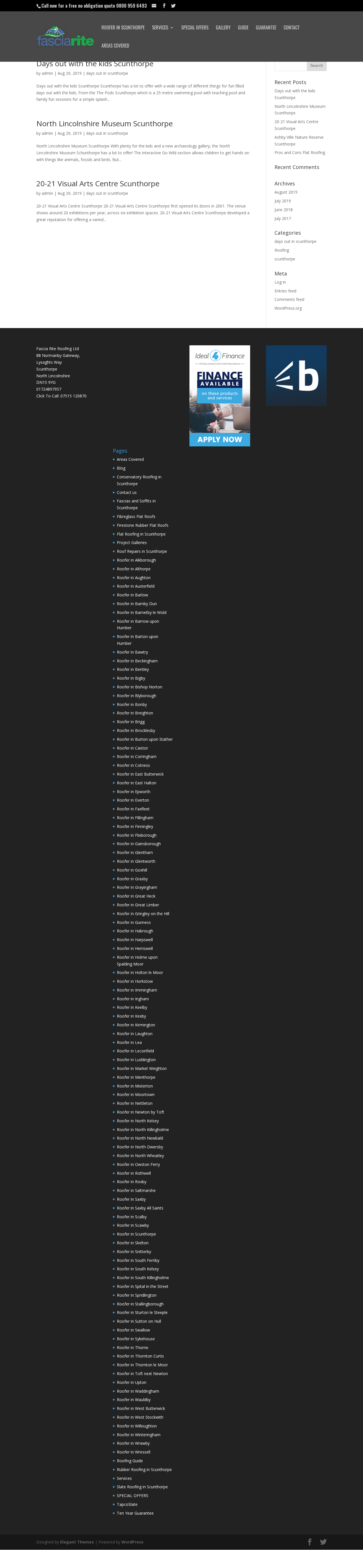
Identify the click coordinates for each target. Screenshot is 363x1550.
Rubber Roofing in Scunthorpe (144, 1469)
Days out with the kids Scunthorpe (94, 63)
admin (47, 73)
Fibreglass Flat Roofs (136, 516)
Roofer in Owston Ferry (138, 1164)
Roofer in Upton (131, 1382)
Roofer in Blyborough (136, 695)
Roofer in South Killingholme (143, 1277)
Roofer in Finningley (135, 826)
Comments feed (289, 299)
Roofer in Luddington (136, 1059)
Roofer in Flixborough (137, 835)
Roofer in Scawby (133, 1225)
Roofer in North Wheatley (140, 1155)
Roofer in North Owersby (140, 1146)
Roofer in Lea (129, 1042)
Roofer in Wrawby (133, 1443)
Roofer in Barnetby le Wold (141, 612)
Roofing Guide (130, 1460)
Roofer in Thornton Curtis (140, 1356)
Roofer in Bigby (131, 678)
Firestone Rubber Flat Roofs (142, 525)
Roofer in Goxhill (132, 870)
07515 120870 (73, 396)
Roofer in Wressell (133, 1452)
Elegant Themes (77, 1542)
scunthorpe (285, 259)
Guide (243, 28)
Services (160, 28)
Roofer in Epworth (133, 791)
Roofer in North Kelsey (138, 1120)
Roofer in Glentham (135, 852)
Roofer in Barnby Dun (137, 603)
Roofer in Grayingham (137, 887)
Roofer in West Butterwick (141, 1408)
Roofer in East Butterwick (140, 774)
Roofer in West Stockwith (140, 1417)
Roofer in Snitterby (134, 1251)
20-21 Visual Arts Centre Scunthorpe (97, 183)
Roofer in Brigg (131, 721)
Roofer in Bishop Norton (139, 687)
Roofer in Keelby (132, 1007)
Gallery (223, 28)
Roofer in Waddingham (138, 1391)
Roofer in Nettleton (135, 1103)
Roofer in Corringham (137, 756)
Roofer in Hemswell (135, 948)
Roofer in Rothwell (134, 1173)
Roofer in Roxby (131, 1181)
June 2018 (284, 209)
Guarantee (266, 28)
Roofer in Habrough (135, 931)
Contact (292, 28)
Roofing (282, 250)
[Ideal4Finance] (219, 445)
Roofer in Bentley (133, 669)
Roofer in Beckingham (137, 660)
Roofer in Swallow (133, 1330)
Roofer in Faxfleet (133, 809)
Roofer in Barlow (132, 595)
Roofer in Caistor (132, 748)
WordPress (132, 1542)
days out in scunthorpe (107, 73)
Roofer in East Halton (136, 782)
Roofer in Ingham (133, 998)
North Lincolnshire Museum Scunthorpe (104, 123)
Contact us (127, 492)
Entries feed (285, 291)
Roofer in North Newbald (140, 1138)
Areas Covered (115, 46)
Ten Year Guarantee (135, 1513)
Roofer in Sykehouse (136, 1338)
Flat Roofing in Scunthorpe (141, 534)
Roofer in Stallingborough (140, 1304)
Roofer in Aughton (134, 577)
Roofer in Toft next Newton (142, 1373)
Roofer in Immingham (137, 990)
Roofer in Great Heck (136, 896)
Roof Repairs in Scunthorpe (142, 551)
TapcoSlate (127, 1504)
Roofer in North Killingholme (143, 1129)
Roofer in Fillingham (135, 817)
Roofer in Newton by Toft (140, 1112)
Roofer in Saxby (131, 1199)
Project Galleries (132, 542)
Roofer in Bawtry (132, 652)
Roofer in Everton (133, 800)
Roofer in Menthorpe (136, 1077)
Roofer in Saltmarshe (136, 1190)
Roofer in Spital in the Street (142, 1286)
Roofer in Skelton (133, 1242)
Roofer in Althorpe (134, 568)
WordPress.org (288, 308)
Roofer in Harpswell (135, 939)
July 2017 (283, 218)
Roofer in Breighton (135, 713)
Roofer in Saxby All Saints (140, 1208)
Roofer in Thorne (132, 1347)
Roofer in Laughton (135, 1033)
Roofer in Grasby (132, 878)
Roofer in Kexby (131, 1016)
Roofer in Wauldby (134, 1399)
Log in (280, 282)
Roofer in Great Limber (138, 904)
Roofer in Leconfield (135, 1051)
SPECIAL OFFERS (194, 28)
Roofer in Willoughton (137, 1426)
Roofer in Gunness (134, 922)
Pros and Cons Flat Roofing (300, 152)
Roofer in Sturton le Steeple (142, 1312)
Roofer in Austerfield (136, 586)
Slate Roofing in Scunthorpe (142, 1486)
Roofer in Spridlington (137, 1295)
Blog (121, 468)
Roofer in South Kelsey (138, 1268)
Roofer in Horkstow (135, 981)
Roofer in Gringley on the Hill (143, 913)
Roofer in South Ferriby (138, 1260)
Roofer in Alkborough (136, 560)
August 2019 (286, 192)
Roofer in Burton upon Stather (145, 739)
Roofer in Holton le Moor (140, 972)
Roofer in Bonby (132, 704)
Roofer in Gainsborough (139, 843)
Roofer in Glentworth (136, 861)
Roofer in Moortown (136, 1094)
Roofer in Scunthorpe (123, 28)
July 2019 (283, 201)
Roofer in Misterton (135, 1086)
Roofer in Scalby (132, 1216)
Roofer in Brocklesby (136, 730)
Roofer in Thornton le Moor (142, 1364)
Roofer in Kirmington (136, 1024)
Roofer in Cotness (133, 765)
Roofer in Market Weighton (142, 1068)
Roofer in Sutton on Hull (139, 1321)
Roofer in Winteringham (139, 1434)
